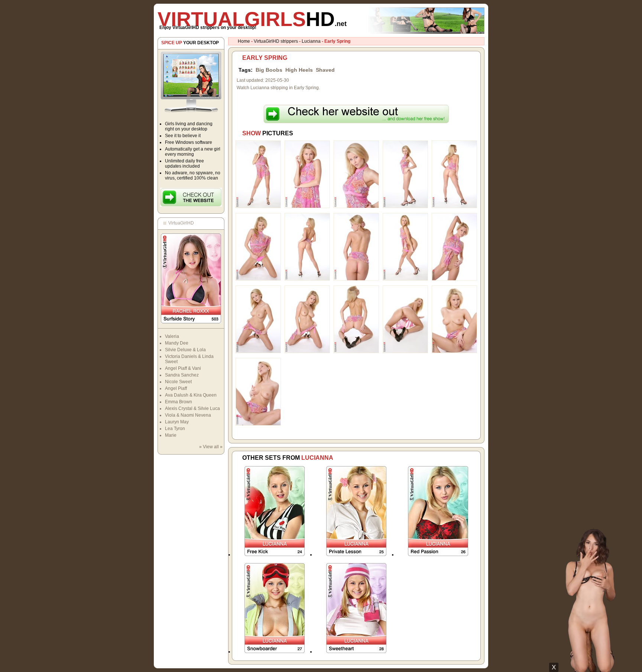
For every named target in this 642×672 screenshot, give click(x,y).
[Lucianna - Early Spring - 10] (454, 279)
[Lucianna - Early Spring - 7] (307, 279)
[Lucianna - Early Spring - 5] (454, 206)
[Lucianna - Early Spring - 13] (356, 351)
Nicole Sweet (178, 381)
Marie (170, 435)
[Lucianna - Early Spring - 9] (405, 279)
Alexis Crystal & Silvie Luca (192, 408)
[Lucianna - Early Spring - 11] (258, 351)
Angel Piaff (176, 388)
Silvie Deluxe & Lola (185, 349)
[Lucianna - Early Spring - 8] (356, 279)
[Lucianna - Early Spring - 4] (405, 206)
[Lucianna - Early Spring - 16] (258, 424)
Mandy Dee (176, 343)
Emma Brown (178, 401)
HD (252, 19)
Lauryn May (177, 421)
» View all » (211, 446)
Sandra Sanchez (182, 375)
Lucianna (311, 41)
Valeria (172, 336)
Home (244, 41)
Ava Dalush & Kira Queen (191, 395)
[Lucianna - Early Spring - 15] (454, 351)
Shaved (325, 70)
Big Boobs (269, 70)
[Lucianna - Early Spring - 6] (258, 279)
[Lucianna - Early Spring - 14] (405, 351)
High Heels (299, 70)
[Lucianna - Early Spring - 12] (307, 351)
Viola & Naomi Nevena (188, 415)
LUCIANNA (317, 458)
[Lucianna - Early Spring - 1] (258, 206)
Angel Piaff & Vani (183, 368)
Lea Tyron (175, 428)
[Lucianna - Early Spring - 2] (307, 206)
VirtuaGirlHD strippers (276, 41)
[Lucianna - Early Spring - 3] (356, 206)
